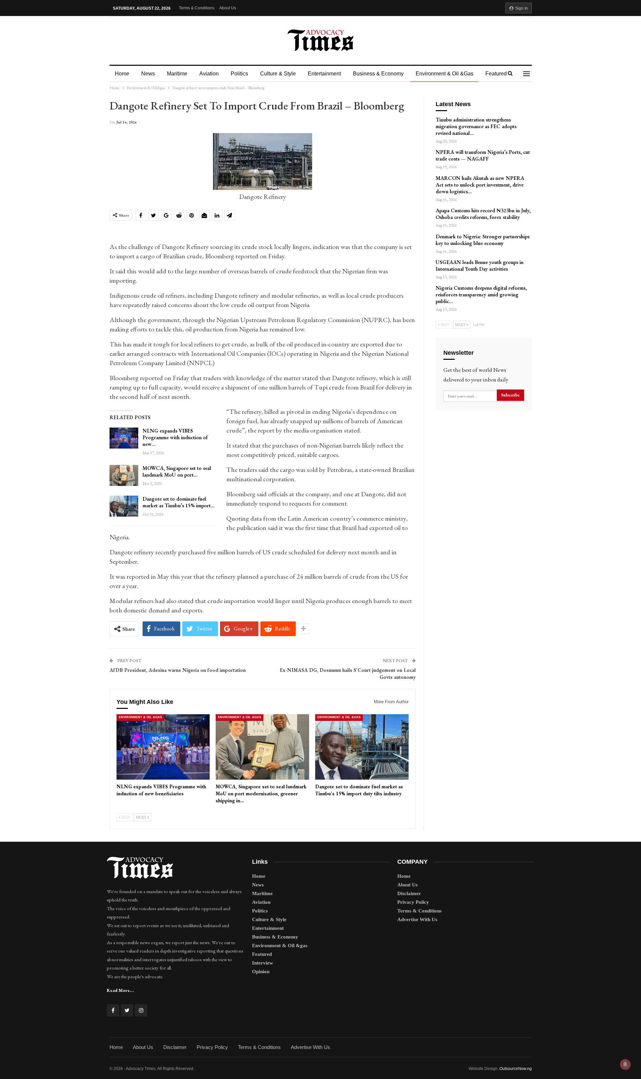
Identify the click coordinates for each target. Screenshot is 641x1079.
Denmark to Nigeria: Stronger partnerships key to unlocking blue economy (482, 240)
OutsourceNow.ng (515, 1068)
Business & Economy (378, 73)
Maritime (177, 73)
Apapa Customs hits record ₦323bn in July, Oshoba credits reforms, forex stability (483, 214)
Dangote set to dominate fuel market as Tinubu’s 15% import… (179, 502)
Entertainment (324, 73)
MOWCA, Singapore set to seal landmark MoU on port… (177, 471)
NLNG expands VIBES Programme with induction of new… (175, 437)
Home (122, 73)
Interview (262, 963)
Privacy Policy (413, 902)
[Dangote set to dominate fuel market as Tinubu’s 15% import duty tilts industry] (124, 506)
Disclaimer (409, 893)
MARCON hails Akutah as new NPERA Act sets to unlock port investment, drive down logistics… (480, 185)
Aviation (209, 73)
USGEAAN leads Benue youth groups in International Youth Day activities (479, 265)
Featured (496, 73)
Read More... (120, 990)
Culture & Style (278, 73)
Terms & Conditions (196, 8)
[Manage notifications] (625, 1064)
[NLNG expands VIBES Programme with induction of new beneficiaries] (124, 438)
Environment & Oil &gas (444, 73)
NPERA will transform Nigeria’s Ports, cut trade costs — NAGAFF (483, 155)
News (148, 73)
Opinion (260, 971)
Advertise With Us (417, 919)
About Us (227, 8)
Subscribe (510, 395)
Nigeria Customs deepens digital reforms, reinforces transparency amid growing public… (481, 294)
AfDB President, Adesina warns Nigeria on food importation (178, 670)
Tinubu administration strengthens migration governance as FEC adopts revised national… (476, 126)
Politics (239, 73)
